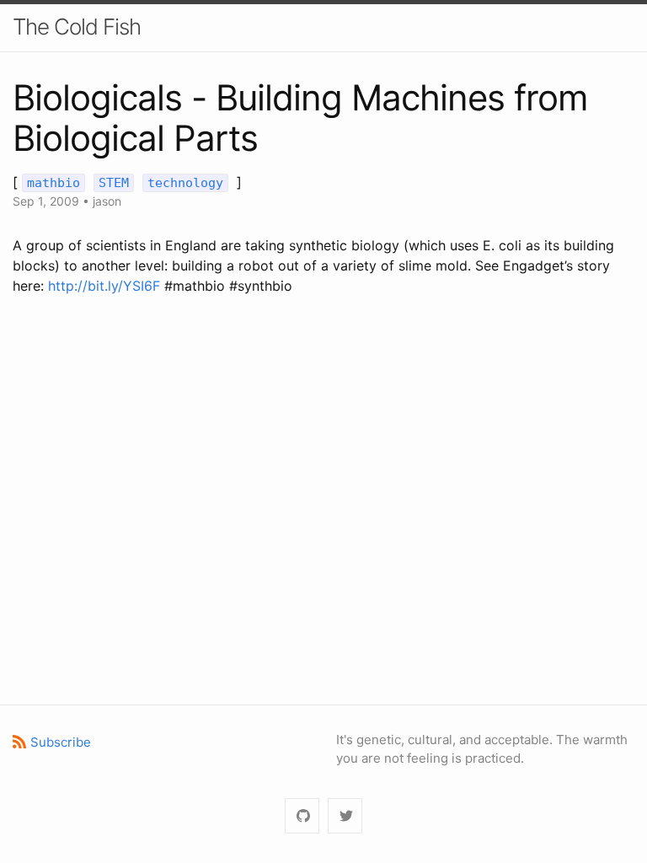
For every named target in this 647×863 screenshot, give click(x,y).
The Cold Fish (77, 26)
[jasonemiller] (302, 816)
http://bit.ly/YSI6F (104, 285)
